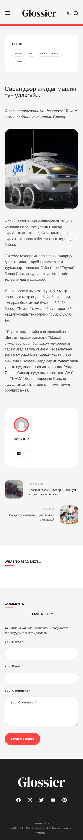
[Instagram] (30, 800)
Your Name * (14, 642)
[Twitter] (41, 800)
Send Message (22, 738)
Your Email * (14, 666)
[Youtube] (53, 800)
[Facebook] (18, 800)
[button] (7, 13)
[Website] (28, 453)
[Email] (19, 453)
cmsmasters (41, 823)
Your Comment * (17, 691)
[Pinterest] (64, 800)
